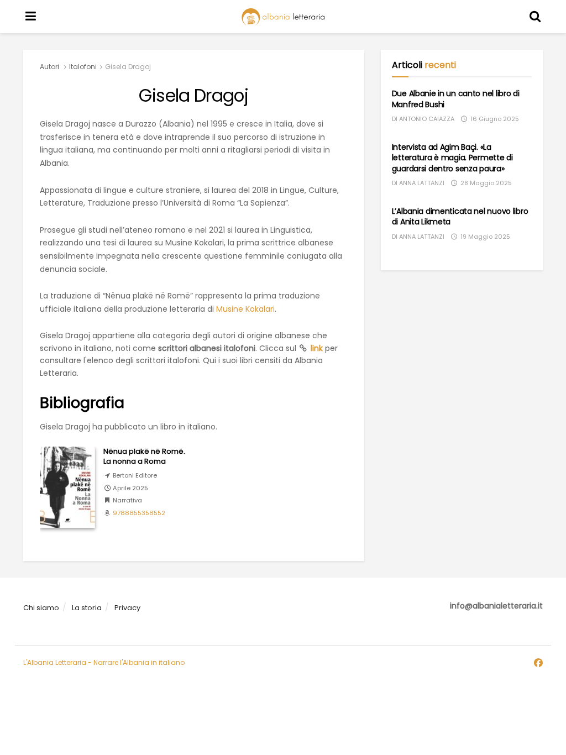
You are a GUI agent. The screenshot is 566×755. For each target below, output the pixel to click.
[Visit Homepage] (283, 16)
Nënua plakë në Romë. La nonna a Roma (144, 456)
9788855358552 (139, 512)
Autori (49, 66)
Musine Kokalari (245, 308)
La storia (87, 607)
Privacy (127, 607)
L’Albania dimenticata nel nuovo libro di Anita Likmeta (460, 217)
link (317, 348)
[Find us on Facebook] (538, 663)
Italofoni (83, 66)
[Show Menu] (31, 16)
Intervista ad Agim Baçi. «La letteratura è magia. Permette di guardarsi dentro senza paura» (452, 157)
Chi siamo (41, 607)
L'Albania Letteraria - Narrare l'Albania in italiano (104, 662)
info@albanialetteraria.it (496, 605)
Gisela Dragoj (128, 66)
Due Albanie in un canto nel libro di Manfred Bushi (456, 99)
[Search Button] (535, 16)
